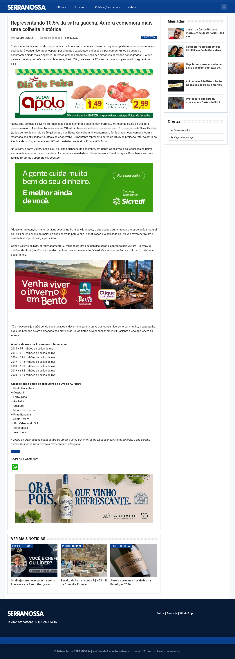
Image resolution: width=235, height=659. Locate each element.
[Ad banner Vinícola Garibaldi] (84, 498)
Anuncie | (173, 613)
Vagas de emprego (184, 137)
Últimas (61, 7)
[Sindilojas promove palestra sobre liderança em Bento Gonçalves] (34, 560)
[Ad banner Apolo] (84, 93)
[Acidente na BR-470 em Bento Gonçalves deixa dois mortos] (176, 85)
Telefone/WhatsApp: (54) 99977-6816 (32, 622)
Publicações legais (107, 7)
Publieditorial (149, 37)
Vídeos (132, 7)
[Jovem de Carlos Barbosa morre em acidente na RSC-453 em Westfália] (176, 34)
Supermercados (182, 130)
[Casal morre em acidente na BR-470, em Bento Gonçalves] (176, 51)
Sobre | (162, 613)
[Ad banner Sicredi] (84, 187)
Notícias (79, 7)
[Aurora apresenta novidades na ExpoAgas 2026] (133, 560)
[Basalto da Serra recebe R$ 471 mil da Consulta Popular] (84, 560)
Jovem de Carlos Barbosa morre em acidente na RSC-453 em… (205, 33)
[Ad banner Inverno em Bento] (84, 284)
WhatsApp (186, 613)
